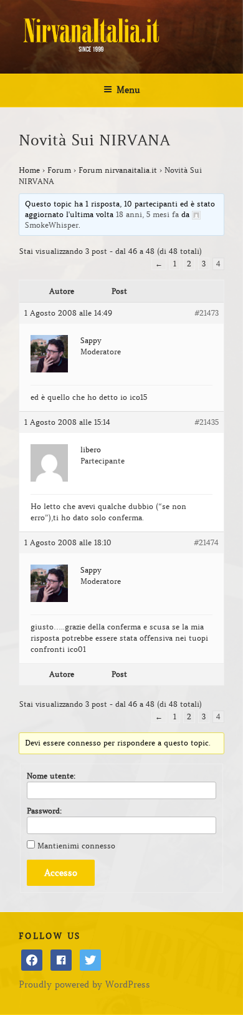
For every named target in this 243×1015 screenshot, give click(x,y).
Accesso (60, 872)
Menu (128, 89)
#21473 (206, 313)
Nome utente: (51, 775)
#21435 (206, 422)
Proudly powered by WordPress (84, 984)
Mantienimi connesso (76, 845)
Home (29, 170)
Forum (59, 170)
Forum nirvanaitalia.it (118, 170)
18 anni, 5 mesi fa (147, 214)
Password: (44, 810)
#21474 (206, 542)
